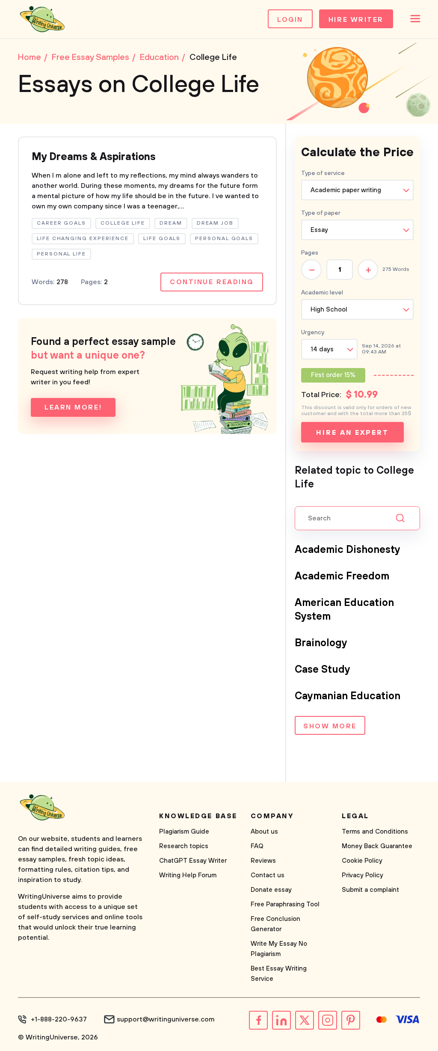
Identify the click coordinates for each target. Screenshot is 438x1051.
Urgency (312, 332)
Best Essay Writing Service (279, 974)
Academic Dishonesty (347, 549)
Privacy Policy (362, 875)
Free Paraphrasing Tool (285, 904)
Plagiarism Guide (184, 832)
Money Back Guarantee (377, 846)
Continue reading (212, 282)
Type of (320, 213)
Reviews (263, 861)
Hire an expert (352, 432)
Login (290, 19)
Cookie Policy (362, 861)
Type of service (323, 173)
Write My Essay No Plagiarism (279, 949)
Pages (309, 253)
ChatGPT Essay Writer (193, 861)
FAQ (257, 846)
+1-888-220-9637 (59, 1019)
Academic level (322, 293)
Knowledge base (198, 816)
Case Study (322, 669)
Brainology (321, 643)
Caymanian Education (347, 696)
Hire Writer (356, 19)
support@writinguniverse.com (166, 1019)
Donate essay (271, 890)
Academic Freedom (342, 576)
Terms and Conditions (375, 832)
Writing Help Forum (187, 875)
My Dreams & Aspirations (94, 157)
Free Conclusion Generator (275, 924)
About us (264, 832)
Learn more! (73, 407)
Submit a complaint (370, 890)
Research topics (183, 846)
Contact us (267, 875)
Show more (330, 726)
